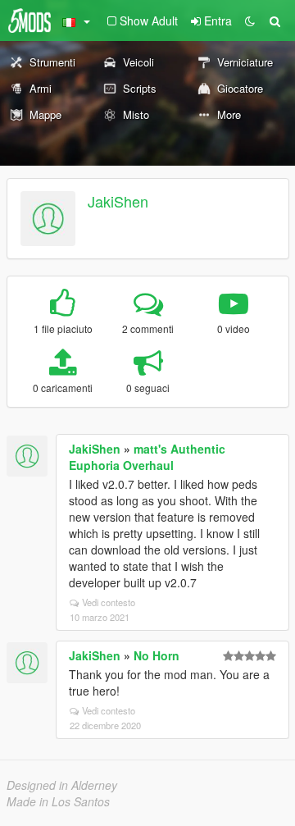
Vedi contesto (108, 602)
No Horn (156, 655)
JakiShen (118, 201)
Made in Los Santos (58, 801)
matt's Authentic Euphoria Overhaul (147, 456)
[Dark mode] (249, 20)
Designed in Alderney (62, 785)
